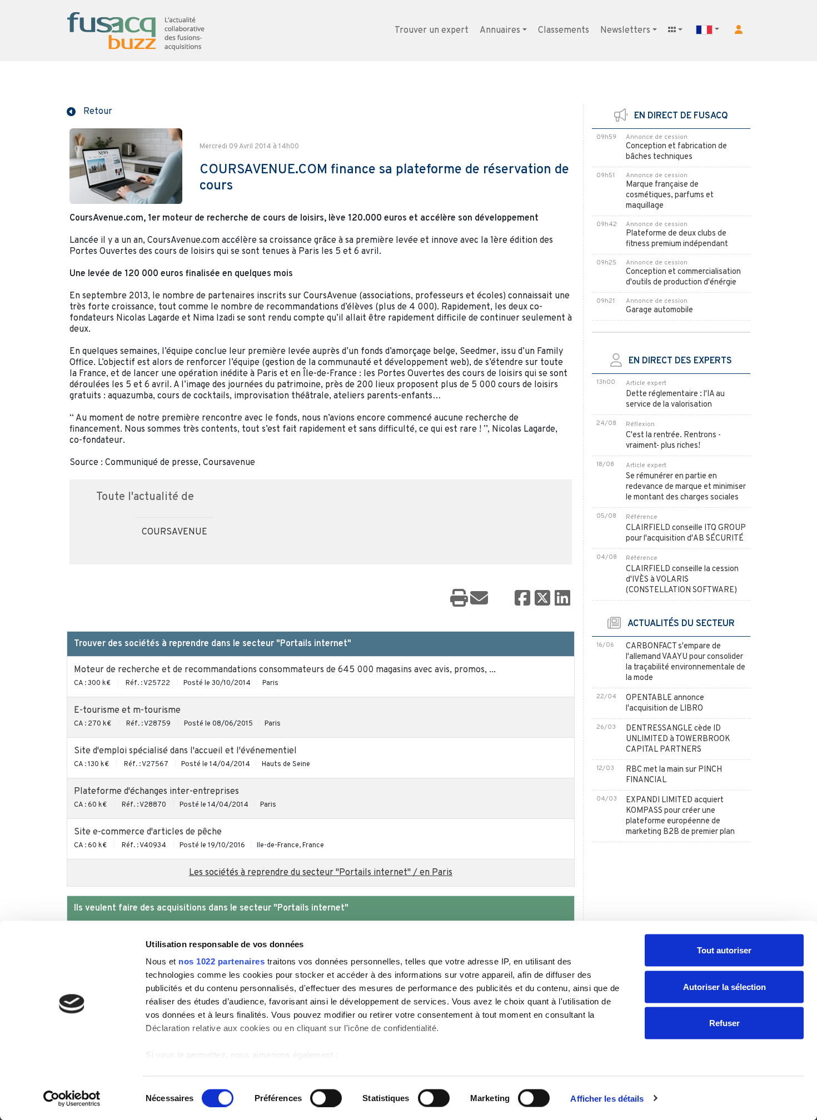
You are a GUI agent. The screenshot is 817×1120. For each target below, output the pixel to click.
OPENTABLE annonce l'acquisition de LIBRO (665, 703)
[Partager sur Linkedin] (562, 598)
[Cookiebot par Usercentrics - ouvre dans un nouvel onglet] (72, 1098)
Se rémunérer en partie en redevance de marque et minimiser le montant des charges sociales (686, 487)
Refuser (724, 1023)
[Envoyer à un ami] (479, 598)
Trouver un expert (432, 30)
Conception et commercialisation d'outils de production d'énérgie (683, 277)
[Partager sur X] (542, 598)
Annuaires (500, 30)
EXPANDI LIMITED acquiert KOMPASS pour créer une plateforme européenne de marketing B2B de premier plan (680, 816)
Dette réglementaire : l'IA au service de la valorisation (675, 399)
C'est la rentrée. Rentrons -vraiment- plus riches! (673, 440)
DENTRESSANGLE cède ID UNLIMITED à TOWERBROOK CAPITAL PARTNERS (678, 739)
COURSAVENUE (174, 532)
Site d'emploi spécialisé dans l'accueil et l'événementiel (185, 751)
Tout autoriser (724, 950)
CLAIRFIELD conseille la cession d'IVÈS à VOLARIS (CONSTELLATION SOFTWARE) (682, 580)
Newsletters (625, 30)
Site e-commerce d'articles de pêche (148, 832)
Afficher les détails (607, 1098)
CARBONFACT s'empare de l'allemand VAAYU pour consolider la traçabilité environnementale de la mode (685, 662)
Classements (563, 30)
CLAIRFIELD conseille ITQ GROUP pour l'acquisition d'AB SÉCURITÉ (686, 533)
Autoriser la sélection (724, 986)
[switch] (326, 1098)
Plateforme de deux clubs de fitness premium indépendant (677, 238)
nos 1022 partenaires (221, 961)
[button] (738, 29)
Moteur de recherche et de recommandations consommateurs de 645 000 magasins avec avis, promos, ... (285, 670)
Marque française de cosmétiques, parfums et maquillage (670, 195)
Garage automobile (659, 310)
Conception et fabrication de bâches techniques (676, 151)
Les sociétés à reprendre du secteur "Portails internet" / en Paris (320, 872)
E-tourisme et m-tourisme (127, 710)
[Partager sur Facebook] (522, 598)
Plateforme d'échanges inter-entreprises (156, 791)
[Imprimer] (459, 598)
